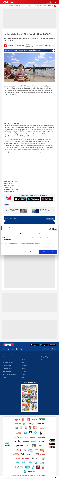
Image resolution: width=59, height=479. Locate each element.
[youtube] (12, 349)
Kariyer (43, 360)
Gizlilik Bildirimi (45, 354)
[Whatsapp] (49, 45)
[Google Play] (44, 345)
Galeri (23, 368)
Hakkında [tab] (51, 234)
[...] (53, 45)
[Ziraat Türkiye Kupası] (55, 6)
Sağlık (4, 377)
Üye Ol (53, 349)
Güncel (5, 357)
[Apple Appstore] (34, 345)
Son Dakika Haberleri (9, 354)
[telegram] (46, 45)
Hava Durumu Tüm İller (9, 374)
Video (23, 362)
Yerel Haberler (26, 360)
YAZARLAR (37, 5)
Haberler (6, 30)
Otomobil (24, 365)
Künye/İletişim (45, 357)
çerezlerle (19, 478)
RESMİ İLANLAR (43, 5)
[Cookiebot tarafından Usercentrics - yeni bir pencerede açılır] (50, 229)
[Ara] (55, 2)
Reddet (11, 227)
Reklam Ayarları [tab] (36, 234)
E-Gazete (24, 371)
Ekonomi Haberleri (14, 30)
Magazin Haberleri (8, 362)
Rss (23, 377)
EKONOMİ (16, 5)
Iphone (24, 374)
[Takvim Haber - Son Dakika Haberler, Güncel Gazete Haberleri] (8, 2)
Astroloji (24, 354)
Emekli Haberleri (7, 368)
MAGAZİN (24, 5)
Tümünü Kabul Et (48, 251)
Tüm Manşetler (50, 218)
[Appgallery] (52, 345)
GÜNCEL (11, 5)
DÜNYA (28, 5)
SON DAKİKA (5, 5)
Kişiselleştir (28, 251)
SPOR (20, 5)
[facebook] (4, 349)
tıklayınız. (35, 478)
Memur (24, 357)
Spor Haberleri (7, 365)
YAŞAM (32, 5)
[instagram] (17, 349)
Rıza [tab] (8, 234)
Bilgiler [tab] (22, 234)
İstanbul (6, 86)
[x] (8, 349)
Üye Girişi (45, 349)
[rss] (21, 349)
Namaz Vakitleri (7, 371)
